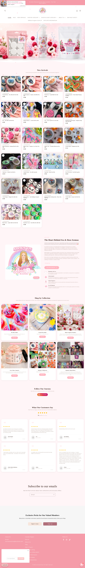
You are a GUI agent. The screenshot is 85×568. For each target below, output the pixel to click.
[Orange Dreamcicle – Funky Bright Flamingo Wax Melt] (74, 84)
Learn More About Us (50, 267)
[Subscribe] (53, 494)
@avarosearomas (43, 394)
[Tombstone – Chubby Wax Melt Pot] (11, 161)
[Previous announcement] (27, 2)
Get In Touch (29, 547)
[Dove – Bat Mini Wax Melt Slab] (11, 109)
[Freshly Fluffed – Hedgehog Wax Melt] (74, 135)
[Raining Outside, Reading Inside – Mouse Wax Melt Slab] (53, 186)
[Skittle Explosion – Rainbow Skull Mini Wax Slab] (32, 84)
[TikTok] (69, 540)
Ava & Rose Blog (30, 549)
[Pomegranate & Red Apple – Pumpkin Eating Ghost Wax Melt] (74, 109)
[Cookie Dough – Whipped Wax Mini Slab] (11, 186)
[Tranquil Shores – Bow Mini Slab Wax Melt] (11, 84)
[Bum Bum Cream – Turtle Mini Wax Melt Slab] (32, 212)
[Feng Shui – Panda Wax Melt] (53, 161)
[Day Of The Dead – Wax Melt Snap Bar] (74, 161)
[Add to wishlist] (3, 78)
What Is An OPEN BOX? (32, 552)
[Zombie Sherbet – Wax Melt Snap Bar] (32, 161)
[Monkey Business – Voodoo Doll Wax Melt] (32, 109)
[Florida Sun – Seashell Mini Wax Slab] (53, 84)
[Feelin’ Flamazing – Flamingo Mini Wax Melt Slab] (11, 135)
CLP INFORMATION (31, 560)
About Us (28, 542)
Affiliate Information (31, 555)
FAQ (26, 544)
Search (27, 539)
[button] (5, 10)
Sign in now (34, 524)
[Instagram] (66, 540)
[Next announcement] (57, 2)
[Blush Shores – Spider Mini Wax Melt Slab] (11, 212)
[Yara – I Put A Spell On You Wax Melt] (53, 109)
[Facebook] (63, 540)
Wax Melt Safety (30, 557)
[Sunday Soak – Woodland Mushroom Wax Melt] (53, 135)
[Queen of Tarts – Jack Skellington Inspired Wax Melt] (32, 186)
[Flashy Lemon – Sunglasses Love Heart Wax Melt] (32, 135)
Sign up (50, 524)
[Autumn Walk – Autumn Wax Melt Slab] (74, 186)
